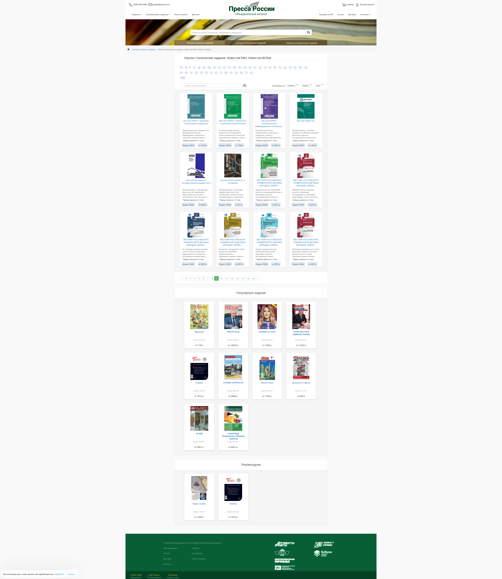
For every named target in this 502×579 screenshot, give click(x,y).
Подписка (136, 14)
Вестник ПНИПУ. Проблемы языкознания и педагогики (196, 122)
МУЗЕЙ (199, 433)
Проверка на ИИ (326, 14)
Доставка (352, 14)
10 (221, 278)
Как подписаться (171, 548)
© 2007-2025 (135, 575)
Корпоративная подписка (157, 14)
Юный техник (267, 382)
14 (243, 278)
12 (232, 278)
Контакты (365, 14)
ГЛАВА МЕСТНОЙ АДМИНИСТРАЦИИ (301, 333)
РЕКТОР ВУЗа (233, 331)
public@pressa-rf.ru (161, 4)
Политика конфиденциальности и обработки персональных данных (193, 543)
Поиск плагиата (181, 14)
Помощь (195, 548)
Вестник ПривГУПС (306, 120)
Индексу (306, 85)
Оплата (341, 14)
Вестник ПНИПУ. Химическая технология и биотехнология (232, 122)
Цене (318, 85)
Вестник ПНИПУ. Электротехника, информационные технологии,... (269, 123)
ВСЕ (182, 77)
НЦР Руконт (154, 575)
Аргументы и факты (301, 382)
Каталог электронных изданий (251, 42)
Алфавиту (291, 85)
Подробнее (59, 574)
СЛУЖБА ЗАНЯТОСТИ (233, 382)
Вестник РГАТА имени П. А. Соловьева (232, 181)
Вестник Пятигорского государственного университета (196, 181)
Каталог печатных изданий (200, 42)
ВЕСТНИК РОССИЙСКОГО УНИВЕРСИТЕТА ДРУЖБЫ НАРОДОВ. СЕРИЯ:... (269, 183)
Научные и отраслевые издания (301, 42)
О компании (197, 553)
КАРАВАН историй (267, 331)
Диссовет (196, 14)
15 (248, 278)
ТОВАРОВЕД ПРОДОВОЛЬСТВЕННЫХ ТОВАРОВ (233, 436)
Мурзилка (199, 331)
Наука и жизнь (199, 503)
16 (253, 278)
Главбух (199, 382)
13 (237, 278)
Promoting (172, 575)
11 (227, 278)
